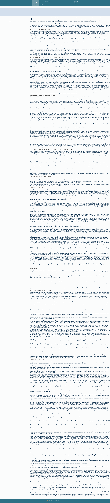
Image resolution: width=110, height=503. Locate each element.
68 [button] (35, 261)
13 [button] (100, 53)
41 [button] (64, 155)
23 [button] (65, 81)
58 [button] (81, 226)
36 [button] (59, 127)
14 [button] (86, 54)
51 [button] (33, 208)
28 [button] (77, 93)
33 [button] (61, 115)
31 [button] (51, 103)
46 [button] (62, 194)
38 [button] (67, 133)
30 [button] (67, 101)
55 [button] (95, 218)
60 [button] (55, 231)
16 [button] (103, 62)
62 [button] (98, 232)
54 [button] (78, 216)
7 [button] (104, 39)
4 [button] (41, 27)
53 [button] (46, 211)
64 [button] (33, 238)
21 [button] (99, 77)
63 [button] (109, 234)
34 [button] (107, 117)
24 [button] (65, 83)
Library (42, 2)
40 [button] (93, 145)
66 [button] (78, 239)
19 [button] (84, 75)
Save (10, 21)
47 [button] (45, 196)
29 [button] (79, 100)
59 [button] (59, 229)
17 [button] (47, 67)
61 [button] (35, 232)
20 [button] (59, 76)
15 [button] (109, 61)
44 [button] (96, 180)
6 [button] (83, 38)
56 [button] (47, 223)
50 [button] (52, 205)
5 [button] (79, 426)
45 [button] (95, 193)
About (42, 4)
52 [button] (58, 210)
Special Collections (45, 1)
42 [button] (46, 169)
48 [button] (101, 198)
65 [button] (82, 238)
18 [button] (43, 70)
